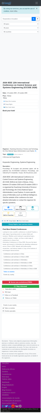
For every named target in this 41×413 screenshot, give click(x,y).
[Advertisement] (20, 58)
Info (4, 221)
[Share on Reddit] (13, 407)
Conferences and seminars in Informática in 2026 (18, 263)
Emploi (4, 387)
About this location (10, 101)
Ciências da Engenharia (11, 157)
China (5, 98)
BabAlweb (5, 382)
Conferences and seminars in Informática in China (18, 266)
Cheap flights (9, 104)
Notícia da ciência (8, 369)
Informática (10, 154)
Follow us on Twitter (11, 298)
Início (4, 366)
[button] (38, 19)
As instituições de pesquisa (11, 401)
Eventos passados (10, 311)
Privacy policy (28, 409)
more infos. (14, 11)
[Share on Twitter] (6, 407)
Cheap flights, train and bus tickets (21, 224)
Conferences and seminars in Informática (15, 260)
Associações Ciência (9, 403)
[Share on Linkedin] (9, 407)
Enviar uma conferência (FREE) (21, 282)
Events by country (9, 274)
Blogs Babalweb (8, 385)
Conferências (6, 374)
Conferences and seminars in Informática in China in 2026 (20, 268)
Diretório (5, 371)
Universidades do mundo (11, 398)
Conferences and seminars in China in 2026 (16, 257)
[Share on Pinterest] (20, 407)
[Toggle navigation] (36, 3)
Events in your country (10, 305)
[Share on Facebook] (3, 407)
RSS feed (7, 292)
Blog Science (6, 390)
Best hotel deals (10, 107)
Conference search (8, 392)
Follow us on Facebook (11, 295)
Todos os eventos (9, 271)
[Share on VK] (16, 407)
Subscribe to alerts (10, 289)
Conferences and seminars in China (14, 254)
